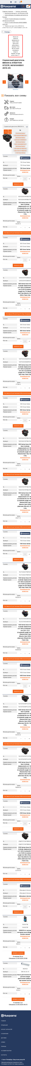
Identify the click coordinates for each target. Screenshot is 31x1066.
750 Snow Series (20, 133)
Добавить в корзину (18, 953)
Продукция (4, 1025)
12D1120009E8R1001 (20, 144)
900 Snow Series (20, 142)
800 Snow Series (20, 137)
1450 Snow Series (25, 676)
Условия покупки (6, 1051)
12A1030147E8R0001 (20, 140)
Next (26, 82)
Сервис (3, 1042)
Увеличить (15, 89)
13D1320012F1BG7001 (20, 148)
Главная (3, 1021)
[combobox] (15, 126)
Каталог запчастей (21, 11)
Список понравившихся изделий (20, 2)
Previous (4, 82)
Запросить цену (18, 184)
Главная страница (7, 11)
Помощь (3, 1046)
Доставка (11, 2)
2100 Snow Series (25, 813)
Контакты (15, 2)
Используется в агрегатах (25, 171)
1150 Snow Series (20, 153)
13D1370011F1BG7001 (20, 150)
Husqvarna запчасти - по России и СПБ (16, 13)
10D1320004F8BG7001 (20, 135)
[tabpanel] (15, 81)
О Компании (4, 1033)
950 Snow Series (20, 146)
